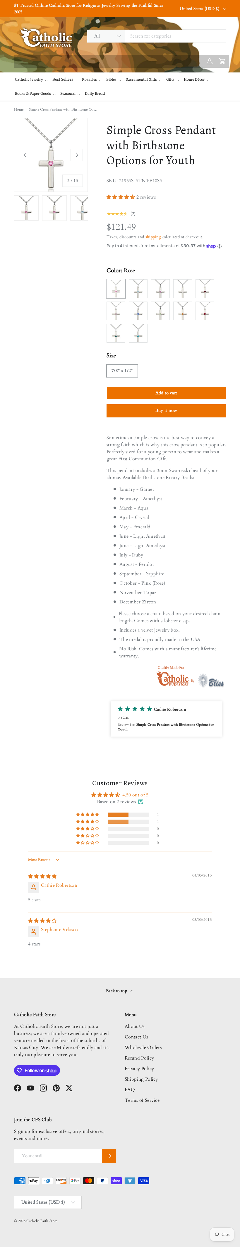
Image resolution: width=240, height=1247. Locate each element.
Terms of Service (142, 1100)
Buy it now (166, 410)
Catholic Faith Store (41, 1221)
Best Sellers (62, 79)
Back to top (117, 991)
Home (18, 109)
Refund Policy (139, 1058)
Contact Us (136, 1037)
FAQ (130, 1090)
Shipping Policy (141, 1079)
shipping (153, 237)
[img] (42, 876)
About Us (135, 1026)
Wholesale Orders (143, 1047)
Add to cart (166, 393)
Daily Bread (95, 94)
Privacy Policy (139, 1068)
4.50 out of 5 (135, 795)
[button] (121, 197)
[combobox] (156, 36)
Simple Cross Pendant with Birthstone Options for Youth (64, 109)
